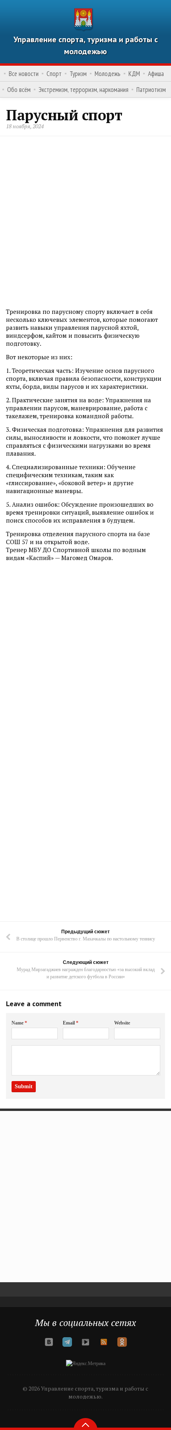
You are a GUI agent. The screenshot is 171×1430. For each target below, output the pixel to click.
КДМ (134, 73)
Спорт (54, 73)
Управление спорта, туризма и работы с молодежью (86, 45)
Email (70, 1023)
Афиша (156, 73)
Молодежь (107, 73)
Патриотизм (151, 89)
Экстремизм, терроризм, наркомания (83, 89)
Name (19, 1023)
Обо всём (19, 89)
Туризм (78, 73)
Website (122, 1023)
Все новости (24, 73)
